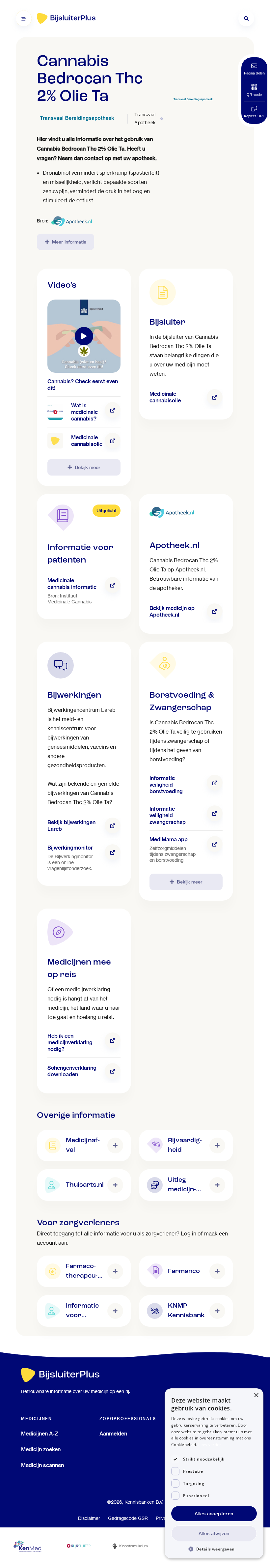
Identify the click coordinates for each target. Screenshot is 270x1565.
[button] (214, 1549)
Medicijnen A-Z (39, 1433)
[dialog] (214, 1473)
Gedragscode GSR (128, 1518)
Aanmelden (113, 1433)
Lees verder (209, 1444)
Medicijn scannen (42, 1465)
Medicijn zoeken (41, 1449)
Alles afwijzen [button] (214, 1533)
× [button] (256, 1395)
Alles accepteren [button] (214, 1514)
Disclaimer (89, 1518)
